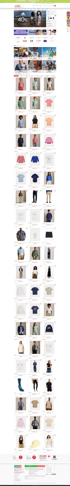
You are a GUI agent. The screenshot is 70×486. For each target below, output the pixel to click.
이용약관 (38, 463)
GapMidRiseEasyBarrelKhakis (46, 261)
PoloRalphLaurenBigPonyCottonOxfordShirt (48, 186)
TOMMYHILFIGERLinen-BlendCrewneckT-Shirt (34, 280)
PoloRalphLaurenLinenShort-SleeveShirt (33, 186)
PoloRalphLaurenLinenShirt (17, 148)
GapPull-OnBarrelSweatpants (32, 374)
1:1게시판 (68, 29)
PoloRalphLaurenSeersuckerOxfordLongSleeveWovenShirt (20, 261)
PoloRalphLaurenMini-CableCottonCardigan (19, 167)
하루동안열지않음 (2, 2)
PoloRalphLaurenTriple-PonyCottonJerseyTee (48, 355)
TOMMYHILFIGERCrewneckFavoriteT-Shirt (48, 374)
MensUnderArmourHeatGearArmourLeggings (34, 393)
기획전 (34, 5)
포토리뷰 (68, 28)
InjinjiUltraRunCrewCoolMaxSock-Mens (19, 393)
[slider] (15, 94)
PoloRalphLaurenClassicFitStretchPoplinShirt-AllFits (35, 355)
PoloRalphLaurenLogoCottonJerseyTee (19, 186)
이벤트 (40, 5)
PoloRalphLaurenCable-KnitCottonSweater (19, 92)
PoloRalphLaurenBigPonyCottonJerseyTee (48, 92)
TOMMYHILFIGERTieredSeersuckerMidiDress (48, 280)
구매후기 (37, 5)
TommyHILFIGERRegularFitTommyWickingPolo (48, 393)
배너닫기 (53, 1)
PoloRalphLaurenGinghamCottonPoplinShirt (34, 92)
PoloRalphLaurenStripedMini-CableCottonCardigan (49, 148)
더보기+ (55, 465)
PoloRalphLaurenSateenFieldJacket (33, 261)
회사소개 (32, 463)
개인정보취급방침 (35, 463)
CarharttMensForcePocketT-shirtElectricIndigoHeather (20, 355)
